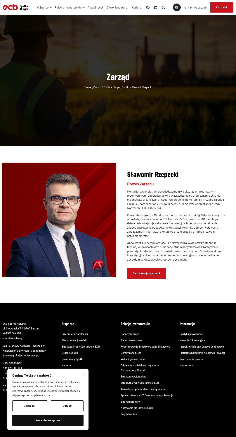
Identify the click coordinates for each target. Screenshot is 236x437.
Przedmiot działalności (75, 334)
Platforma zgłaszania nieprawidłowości (202, 352)
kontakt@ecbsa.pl (13, 338)
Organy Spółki (121, 87)
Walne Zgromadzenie (133, 359)
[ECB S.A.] (15, 7)
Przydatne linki (129, 414)
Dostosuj (29, 405)
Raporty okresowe (131, 340)
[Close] (83, 374)
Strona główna (92, 87)
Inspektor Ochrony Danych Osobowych (202, 346)
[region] (47, 399)
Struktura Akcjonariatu (74, 340)
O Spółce (43, 7)
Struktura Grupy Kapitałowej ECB (81, 346)
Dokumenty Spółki (72, 359)
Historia (66, 365)
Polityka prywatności (192, 334)
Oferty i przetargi (117, 7)
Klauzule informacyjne (192, 340)
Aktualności (95, 7)
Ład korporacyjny (130, 401)
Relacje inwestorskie (68, 7)
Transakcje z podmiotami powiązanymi (143, 389)
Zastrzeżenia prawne (192, 359)
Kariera (136, 7)
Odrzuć (67, 405)
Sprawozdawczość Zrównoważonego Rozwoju (147, 395)
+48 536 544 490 (12, 333)
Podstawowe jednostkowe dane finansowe (145, 346)
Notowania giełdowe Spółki (137, 407)
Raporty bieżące (130, 334)
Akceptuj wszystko (48, 420)
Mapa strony (187, 365)
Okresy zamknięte (131, 352)
